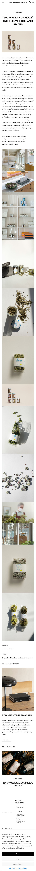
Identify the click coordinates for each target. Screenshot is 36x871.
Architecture (7, 829)
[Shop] (30, 2)
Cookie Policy (13, 868)
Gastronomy (18, 12)
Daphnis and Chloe (7, 649)
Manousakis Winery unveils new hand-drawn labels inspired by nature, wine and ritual (18, 783)
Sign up (20, 811)
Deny (18, 859)
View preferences (18, 864)
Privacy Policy (22, 868)
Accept (18, 854)
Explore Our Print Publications (17, 715)
